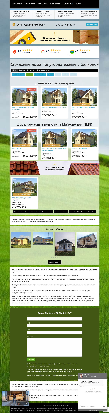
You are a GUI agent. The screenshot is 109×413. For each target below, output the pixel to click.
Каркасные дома (30, 4)
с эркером (50, 74)
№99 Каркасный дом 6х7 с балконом (54, 107)
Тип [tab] (15, 70)
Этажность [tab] (31, 70)
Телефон (29, 323)
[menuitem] (17, 3)
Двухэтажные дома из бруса (21, 211)
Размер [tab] (22, 70)
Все (49, 70)
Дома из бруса (17, 4)
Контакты (79, 4)
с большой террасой (40, 74)
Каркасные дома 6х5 (47, 211)
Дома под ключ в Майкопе (30, 24)
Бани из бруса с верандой (61, 211)
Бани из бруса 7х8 (74, 211)
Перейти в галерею (54, 262)
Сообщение (30, 336)
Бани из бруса (42, 4)
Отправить (31, 359)
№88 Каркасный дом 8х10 (80, 148)
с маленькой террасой (18, 74)
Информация (67, 4)
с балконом (29, 74)
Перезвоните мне (92, 24)
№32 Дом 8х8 (16, 148)
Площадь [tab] (41, 70)
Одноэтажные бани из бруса (88, 211)
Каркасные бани (55, 4)
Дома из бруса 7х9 (35, 211)
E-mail (28, 329)
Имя (28, 316)
